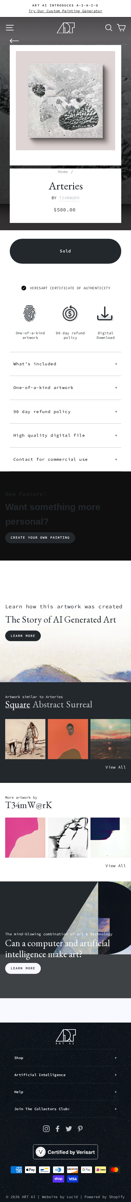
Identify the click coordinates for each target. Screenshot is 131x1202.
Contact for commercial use (65, 459)
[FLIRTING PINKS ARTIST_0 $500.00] (25, 838)
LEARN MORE (23, 968)
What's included (65, 364)
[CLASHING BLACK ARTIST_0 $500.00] (68, 838)
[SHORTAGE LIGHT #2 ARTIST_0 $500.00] (110, 838)
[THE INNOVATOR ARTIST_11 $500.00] (25, 739)
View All (115, 767)
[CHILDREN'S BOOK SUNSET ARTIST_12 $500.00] (110, 739)
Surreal (79, 704)
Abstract (48, 704)
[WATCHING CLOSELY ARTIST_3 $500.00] (68, 739)
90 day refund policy (65, 411)
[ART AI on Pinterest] (80, 1128)
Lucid (72, 1196)
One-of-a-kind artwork (65, 387)
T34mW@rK (69, 197)
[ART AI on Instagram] (46, 1128)
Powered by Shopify (104, 1196)
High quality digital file (65, 435)
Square (17, 704)
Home (63, 171)
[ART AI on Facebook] (57, 1128)
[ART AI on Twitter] (69, 1128)
